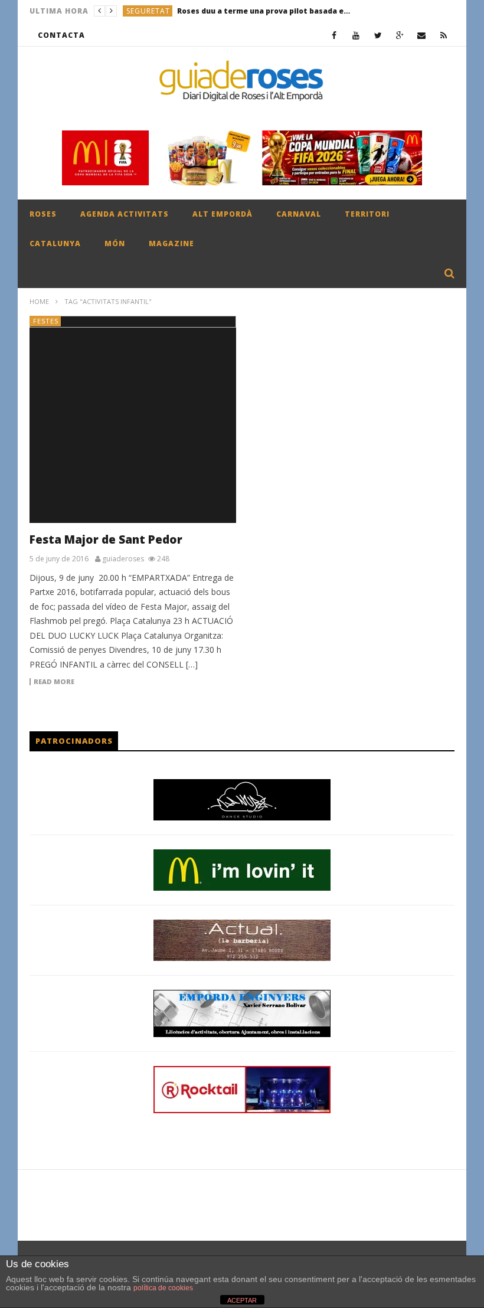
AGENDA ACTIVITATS (124, 214)
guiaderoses (123, 559)
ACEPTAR (242, 1300)
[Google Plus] (400, 35)
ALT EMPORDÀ (222, 214)
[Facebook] (334, 35)
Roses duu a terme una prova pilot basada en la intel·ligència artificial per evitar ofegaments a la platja (265, 11)
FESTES (45, 320)
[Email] (422, 35)
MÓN (114, 243)
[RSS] (443, 35)
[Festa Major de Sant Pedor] (133, 420)
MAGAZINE (171, 243)
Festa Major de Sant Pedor (106, 539)
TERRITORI (367, 214)
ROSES (43, 214)
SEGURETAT (148, 11)
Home (39, 301)
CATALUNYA (55, 243)
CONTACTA (61, 35)
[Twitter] (378, 35)
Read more (54, 681)
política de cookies (163, 1288)
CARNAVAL (298, 214)
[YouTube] (356, 35)
